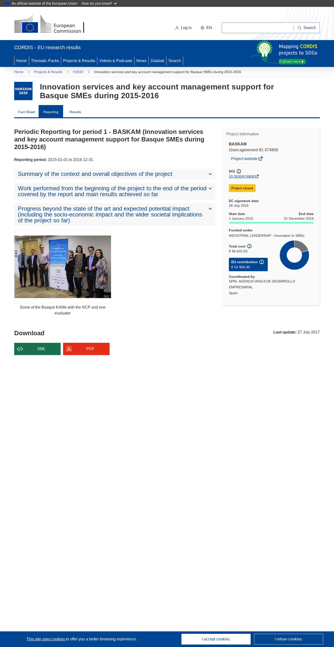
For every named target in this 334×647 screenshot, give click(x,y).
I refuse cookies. (289, 639)
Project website (245, 159)
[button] (206, 27)
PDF (90, 349)
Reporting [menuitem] (50, 112)
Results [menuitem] (75, 112)
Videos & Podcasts (115, 61)
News (141, 61)
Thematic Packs (45, 61)
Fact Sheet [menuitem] (26, 112)
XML (41, 349)
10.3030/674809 (241, 176)
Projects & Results (79, 61)
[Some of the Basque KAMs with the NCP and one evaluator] (62, 267)
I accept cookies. (216, 639)
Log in (186, 28)
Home (21, 61)
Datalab (157, 61)
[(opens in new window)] (53, 24)
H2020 (78, 72)
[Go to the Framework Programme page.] (23, 91)
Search (174, 61)
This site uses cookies (46, 639)
